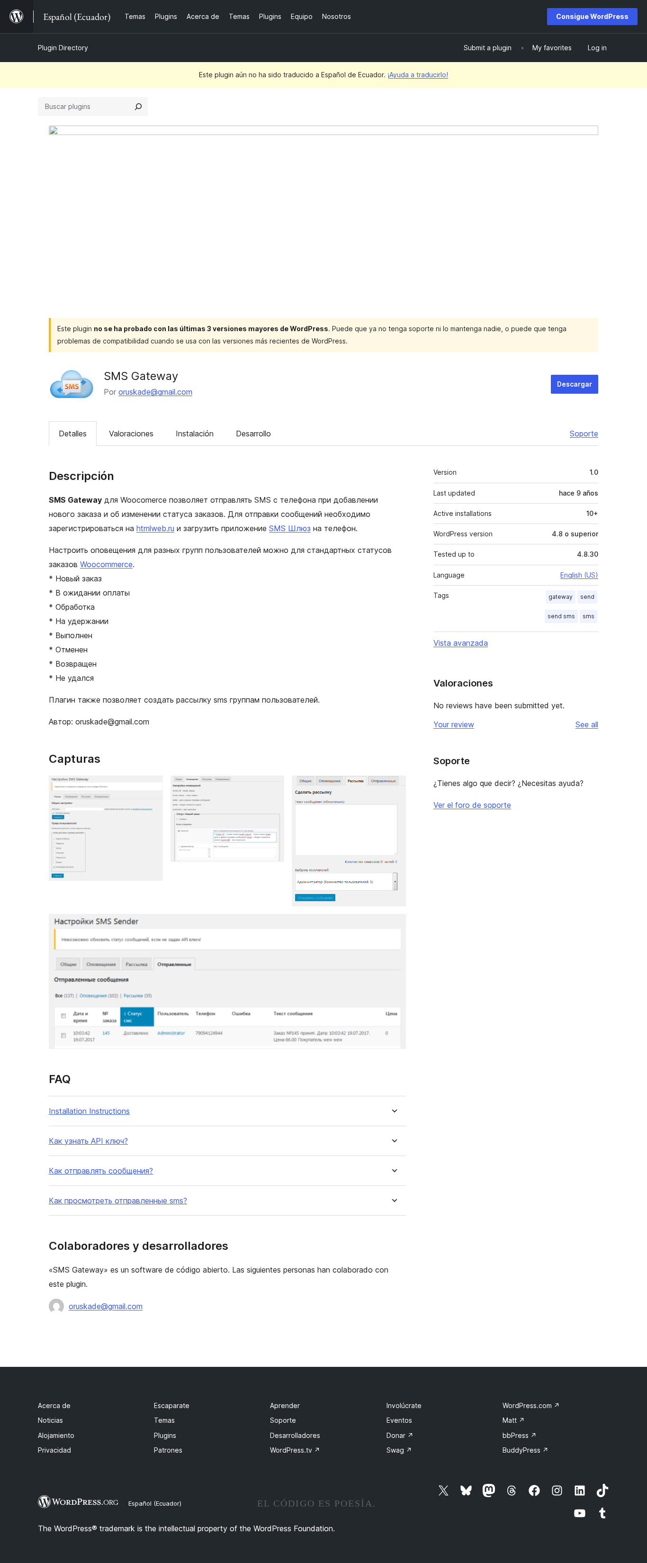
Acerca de (54, 1405)
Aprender (285, 1405)
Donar (399, 1435)
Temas (164, 1420)
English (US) (579, 575)
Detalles (73, 433)
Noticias (50, 1420)
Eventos (399, 1420)
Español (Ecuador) (154, 1503)
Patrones (168, 1450)
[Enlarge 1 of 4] (150, 788)
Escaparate (171, 1405)
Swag (399, 1450)
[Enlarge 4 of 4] (393, 926)
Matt (514, 1420)
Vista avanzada (460, 643)
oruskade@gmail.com (155, 392)
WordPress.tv (295, 1450)
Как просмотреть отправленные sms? (118, 1200)
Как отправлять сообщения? (101, 1170)
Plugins (165, 1435)
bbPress (520, 1435)
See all (586, 724)
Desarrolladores (295, 1435)
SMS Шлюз (290, 528)
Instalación (195, 433)
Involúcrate (404, 1405)
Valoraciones (131, 433)
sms (588, 616)
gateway (560, 596)
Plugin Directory (63, 48)
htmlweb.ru (155, 528)
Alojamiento (56, 1435)
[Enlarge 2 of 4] (271, 788)
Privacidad (54, 1450)
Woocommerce (106, 564)
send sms (561, 616)
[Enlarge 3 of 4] (393, 788)
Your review (453, 724)
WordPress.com (531, 1405)
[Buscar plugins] (138, 106)
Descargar (574, 384)
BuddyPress (525, 1450)
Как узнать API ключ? (88, 1141)
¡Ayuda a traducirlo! (417, 75)
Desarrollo (253, 433)
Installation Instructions (89, 1111)
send (587, 596)
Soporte (584, 433)
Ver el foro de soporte (472, 805)
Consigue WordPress (592, 16)
